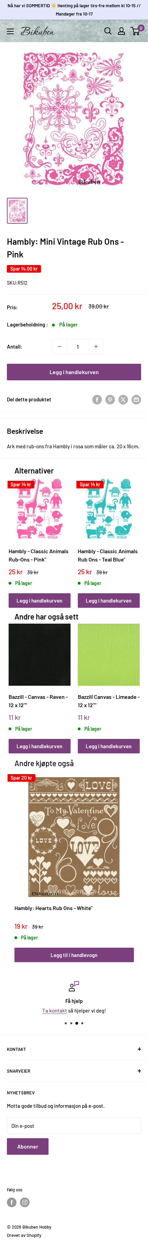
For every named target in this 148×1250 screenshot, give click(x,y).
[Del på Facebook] (97, 399)
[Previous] (16, 536)
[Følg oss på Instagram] (25, 1202)
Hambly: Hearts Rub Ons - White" (53, 908)
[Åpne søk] (108, 31)
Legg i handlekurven (74, 372)
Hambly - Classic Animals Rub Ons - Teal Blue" (108, 555)
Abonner (27, 1146)
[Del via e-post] (136, 399)
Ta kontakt (54, 1010)
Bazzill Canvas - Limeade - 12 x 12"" (109, 701)
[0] (135, 31)
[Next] (132, 536)
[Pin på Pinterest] (110, 399)
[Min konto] (121, 31)
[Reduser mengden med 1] (59, 346)
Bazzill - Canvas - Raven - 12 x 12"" (38, 701)
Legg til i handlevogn (74, 955)
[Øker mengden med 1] (96, 346)
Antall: (14, 346)
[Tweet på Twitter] (123, 399)
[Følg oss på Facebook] (12, 1202)
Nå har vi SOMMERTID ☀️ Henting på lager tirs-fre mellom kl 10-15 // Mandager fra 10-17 (74, 10)
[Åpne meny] (10, 31)
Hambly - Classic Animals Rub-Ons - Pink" (38, 555)
